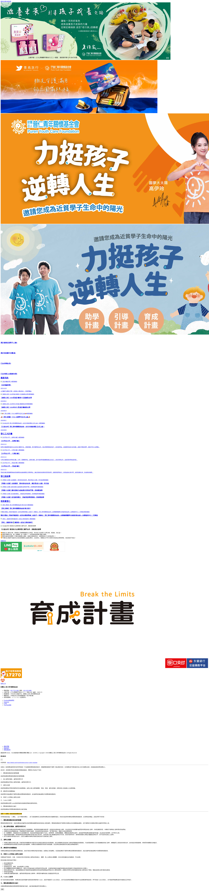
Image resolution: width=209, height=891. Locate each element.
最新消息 (4, 378)
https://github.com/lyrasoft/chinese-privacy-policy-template (22, 762)
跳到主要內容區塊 (6, 1)
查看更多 (3, 541)
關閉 (2, 889)
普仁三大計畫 (6, 434)
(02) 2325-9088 (27, 690)
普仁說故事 (5, 476)
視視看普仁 (5, 501)
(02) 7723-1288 (14, 690)
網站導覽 (6, 746)
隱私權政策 (7, 749)
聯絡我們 (6, 748)
